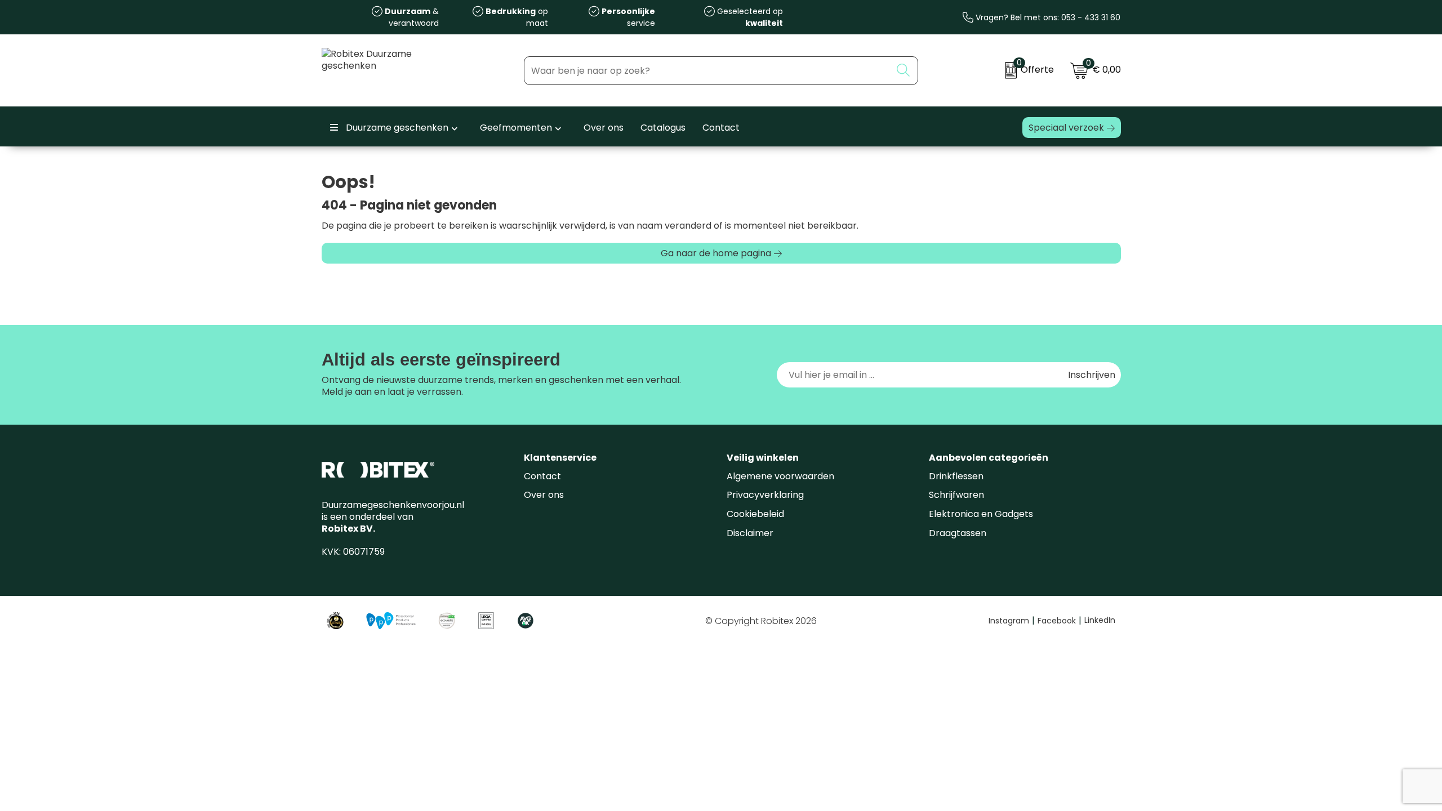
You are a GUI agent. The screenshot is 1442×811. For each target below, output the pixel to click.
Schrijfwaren (956, 494)
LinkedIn (1099, 620)
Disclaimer (750, 533)
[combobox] (708, 70)
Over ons (544, 494)
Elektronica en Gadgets (981, 513)
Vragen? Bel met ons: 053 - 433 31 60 (1046, 17)
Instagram (1012, 620)
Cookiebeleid (755, 513)
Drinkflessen (956, 476)
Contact (542, 476)
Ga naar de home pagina (716, 253)
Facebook (1060, 620)
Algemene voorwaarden (780, 476)
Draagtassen (957, 533)
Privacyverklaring (765, 494)
